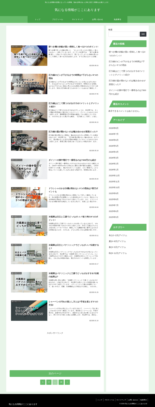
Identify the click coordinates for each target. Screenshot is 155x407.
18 (61, 382)
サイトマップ (121, 400)
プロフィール (109, 400)
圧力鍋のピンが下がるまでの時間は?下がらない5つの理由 (127, 63)
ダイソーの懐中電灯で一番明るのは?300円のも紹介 (127, 92)
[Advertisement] (55, 35)
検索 (110, 30)
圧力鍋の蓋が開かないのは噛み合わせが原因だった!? (127, 82)
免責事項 (143, 400)
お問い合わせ (133, 400)
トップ (99, 400)
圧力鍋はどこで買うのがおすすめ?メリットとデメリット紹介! (127, 73)
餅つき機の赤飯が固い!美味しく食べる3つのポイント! (127, 54)
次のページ (55, 373)
